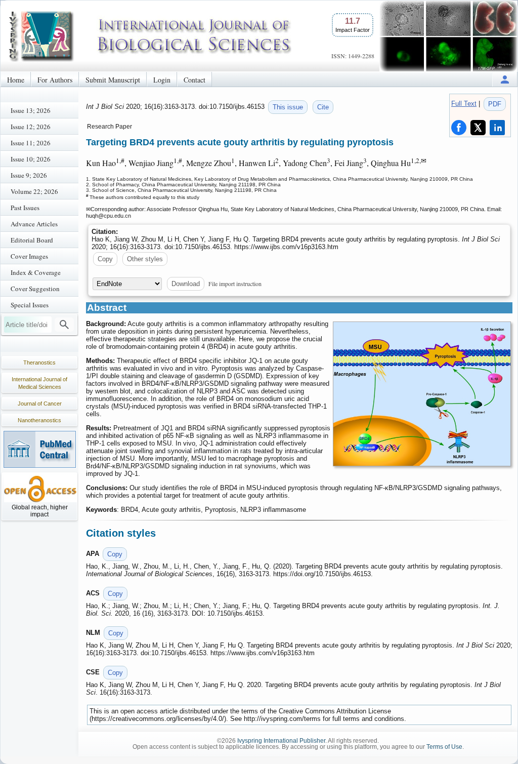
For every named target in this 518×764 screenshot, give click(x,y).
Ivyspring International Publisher (281, 741)
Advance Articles (34, 223)
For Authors (54, 80)
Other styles (145, 259)
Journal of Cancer (40, 403)
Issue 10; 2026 (31, 159)
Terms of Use (444, 747)
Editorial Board (32, 240)
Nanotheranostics (39, 420)
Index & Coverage (36, 272)
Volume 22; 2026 (34, 191)
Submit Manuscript (112, 80)
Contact (194, 80)
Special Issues (30, 304)
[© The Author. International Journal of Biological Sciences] (422, 393)
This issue (288, 107)
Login (161, 80)
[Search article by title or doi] (64, 324)
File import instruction (235, 283)
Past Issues (25, 207)
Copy (105, 259)
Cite (323, 107)
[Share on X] (478, 127)
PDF (494, 104)
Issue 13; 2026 (31, 110)
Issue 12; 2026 (31, 126)
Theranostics (39, 362)
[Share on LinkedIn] (497, 127)
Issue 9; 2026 (29, 175)
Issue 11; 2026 (31, 142)
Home (15, 80)
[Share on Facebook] (458, 127)
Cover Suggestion (35, 288)
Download (185, 284)
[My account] (505, 79)
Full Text (464, 103)
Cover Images (29, 256)
